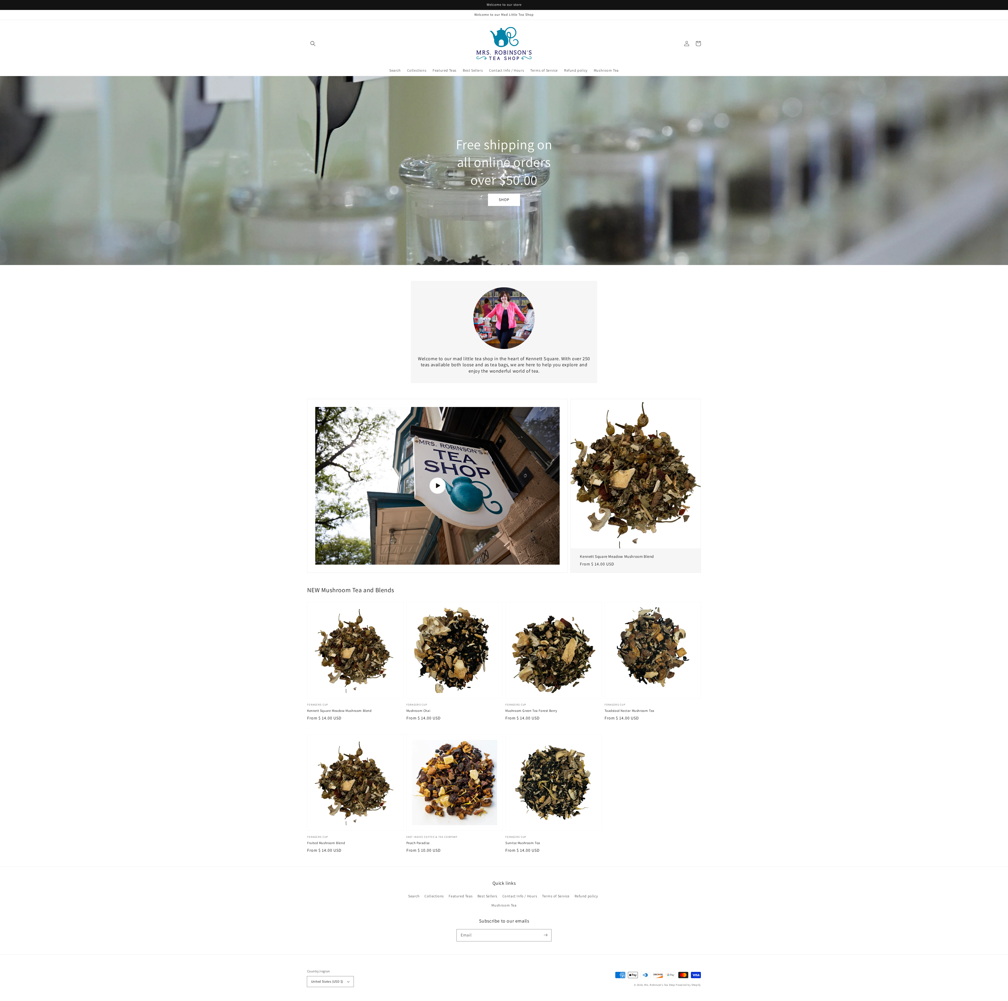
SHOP (504, 199)
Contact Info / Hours (519, 896)
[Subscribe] (545, 935)
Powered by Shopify (688, 985)
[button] (313, 43)
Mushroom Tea (503, 905)
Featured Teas (460, 896)
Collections (434, 896)
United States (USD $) (327, 981)
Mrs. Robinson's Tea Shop (659, 985)
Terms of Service (556, 896)
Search (414, 896)
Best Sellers (487, 896)
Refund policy (586, 896)
